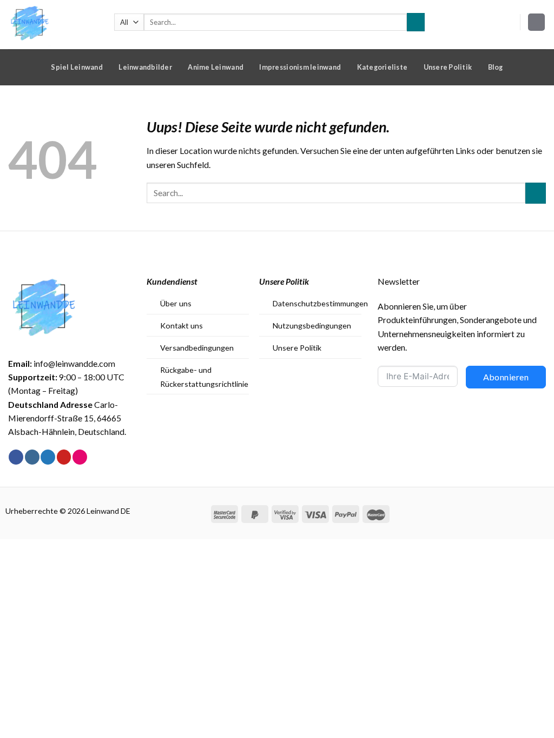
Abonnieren (506, 377)
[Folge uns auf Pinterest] (64, 457)
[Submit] (416, 22)
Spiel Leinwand (77, 67)
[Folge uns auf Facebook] (16, 457)
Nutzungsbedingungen (312, 325)
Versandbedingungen (197, 347)
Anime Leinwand (215, 67)
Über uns (176, 303)
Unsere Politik (448, 67)
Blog (495, 67)
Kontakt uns (181, 325)
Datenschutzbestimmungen (320, 303)
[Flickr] (79, 457)
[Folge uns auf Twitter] (48, 457)
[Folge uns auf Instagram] (32, 457)
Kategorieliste (382, 67)
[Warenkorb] (536, 22)
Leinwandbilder (145, 67)
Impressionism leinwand (300, 67)
